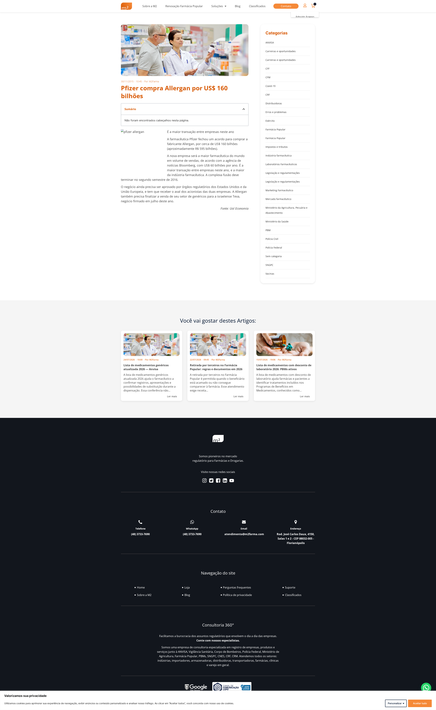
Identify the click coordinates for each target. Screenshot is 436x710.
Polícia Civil (272, 238)
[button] (304, 5)
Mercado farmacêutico (278, 199)
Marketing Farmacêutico (279, 190)
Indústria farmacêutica (279, 155)
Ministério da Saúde (277, 221)
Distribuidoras (274, 103)
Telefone (140, 528)
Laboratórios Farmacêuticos (281, 164)
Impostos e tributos (277, 146)
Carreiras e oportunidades (281, 51)
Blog (237, 6)
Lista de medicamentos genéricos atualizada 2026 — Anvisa (146, 367)
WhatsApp (192, 528)
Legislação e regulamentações (283, 173)
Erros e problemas (276, 112)
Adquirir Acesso (304, 17)
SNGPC (269, 265)
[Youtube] (232, 481)
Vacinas (270, 273)
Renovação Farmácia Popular (184, 6)
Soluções (217, 6)
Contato (286, 6)
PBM (268, 230)
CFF (267, 68)
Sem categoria (274, 256)
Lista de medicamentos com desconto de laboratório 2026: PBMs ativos (283, 367)
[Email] (244, 522)
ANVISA (270, 42)
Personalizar (395, 703)
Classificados (257, 6)
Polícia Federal (274, 247)
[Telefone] (140, 522)
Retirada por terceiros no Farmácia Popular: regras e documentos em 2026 (216, 367)
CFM (268, 77)
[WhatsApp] (192, 522)
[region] (218, 700)
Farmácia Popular (275, 129)
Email (244, 528)
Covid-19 (270, 86)
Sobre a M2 (149, 6)
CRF (268, 94)
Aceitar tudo (420, 703)
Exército (270, 120)
